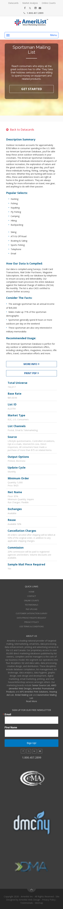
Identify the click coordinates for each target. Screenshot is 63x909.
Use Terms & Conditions (31, 626)
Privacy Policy (31, 622)
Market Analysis (30, 3)
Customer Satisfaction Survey (31, 613)
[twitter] (30, 8)
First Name (11, 727)
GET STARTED (31, 89)
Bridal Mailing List (23, 694)
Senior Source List (41, 685)
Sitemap (39, 902)
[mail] (40, 8)
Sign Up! (31, 743)
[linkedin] (35, 8)
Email (8, 714)
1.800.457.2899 (35, 13)
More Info (31, 364)
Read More (31, 701)
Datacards (13, 3)
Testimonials (31, 604)
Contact (31, 596)
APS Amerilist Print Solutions (34, 691)
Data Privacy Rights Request (31, 617)
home (31, 591)
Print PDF (30, 373)
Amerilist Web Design (29, 899)
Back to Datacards (22, 129)
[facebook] (25, 8)
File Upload (31, 609)
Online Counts (49, 3)
